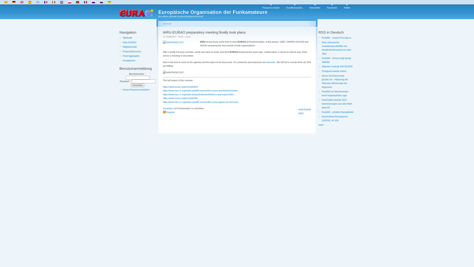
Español (170, 112)
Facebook (332, 7)
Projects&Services (132, 51)
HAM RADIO (304, 109)
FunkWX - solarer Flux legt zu (336, 38)
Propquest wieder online (334, 71)
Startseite (127, 38)
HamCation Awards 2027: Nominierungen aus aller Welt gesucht (337, 104)
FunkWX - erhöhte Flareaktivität (337, 112)
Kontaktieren (129, 60)
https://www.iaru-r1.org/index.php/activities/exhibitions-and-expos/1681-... (199, 94)
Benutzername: (137, 74)
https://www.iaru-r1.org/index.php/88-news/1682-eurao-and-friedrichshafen (200, 90)
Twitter (347, 7)
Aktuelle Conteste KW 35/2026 (337, 66)
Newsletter (315, 7)
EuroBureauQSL (294, 7)
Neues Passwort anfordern (136, 89)
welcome (271, 62)
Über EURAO (129, 42)
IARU (301, 113)
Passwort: (125, 81)
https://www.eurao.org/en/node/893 (180, 87)
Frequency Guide (271, 7)
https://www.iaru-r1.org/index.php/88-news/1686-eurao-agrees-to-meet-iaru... (201, 102)
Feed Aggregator (131, 56)
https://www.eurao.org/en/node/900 (180, 98)
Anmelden (168, 108)
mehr (321, 125)
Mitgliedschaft (130, 47)
